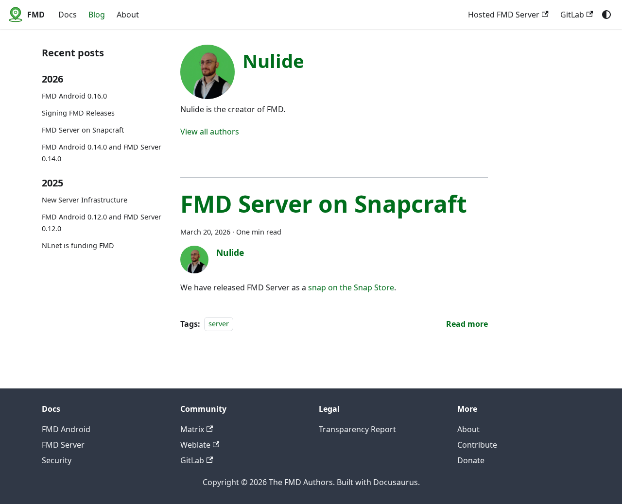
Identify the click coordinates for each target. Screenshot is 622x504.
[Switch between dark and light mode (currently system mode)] (606, 14)
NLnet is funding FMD (78, 246)
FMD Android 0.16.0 (74, 96)
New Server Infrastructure (84, 200)
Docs (67, 14)
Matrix (192, 429)
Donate (470, 460)
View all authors (209, 131)
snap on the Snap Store (351, 287)
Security (56, 460)
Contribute (477, 444)
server (218, 324)
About (128, 14)
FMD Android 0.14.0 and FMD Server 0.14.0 (101, 153)
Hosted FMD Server (503, 14)
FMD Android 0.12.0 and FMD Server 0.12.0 (101, 223)
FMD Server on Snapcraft (83, 130)
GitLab (572, 14)
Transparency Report (357, 429)
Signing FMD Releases (78, 113)
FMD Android (66, 429)
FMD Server (63, 444)
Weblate (195, 444)
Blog (96, 14)
